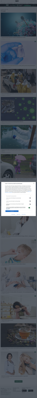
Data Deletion (13, 214)
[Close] (34, 184)
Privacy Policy (24, 214)
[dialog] (18, 199)
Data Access (18, 214)
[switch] (30, 198)
